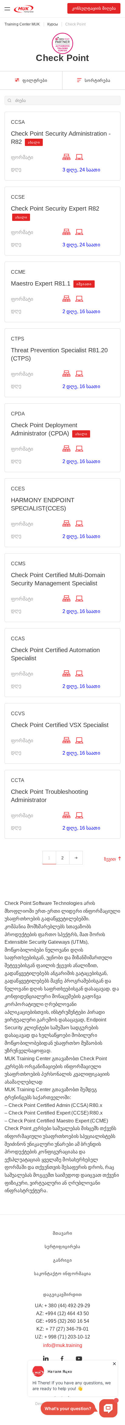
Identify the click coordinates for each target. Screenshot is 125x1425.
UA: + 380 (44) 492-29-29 (62, 1305)
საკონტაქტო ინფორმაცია (62, 1273)
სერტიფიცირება (62, 1246)
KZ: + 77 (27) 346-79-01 (62, 1329)
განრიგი (62, 1260)
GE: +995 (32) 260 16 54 (63, 1321)
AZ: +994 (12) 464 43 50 (62, 1313)
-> (76, 857)
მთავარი (62, 1233)
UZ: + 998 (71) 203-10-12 (62, 1336)
